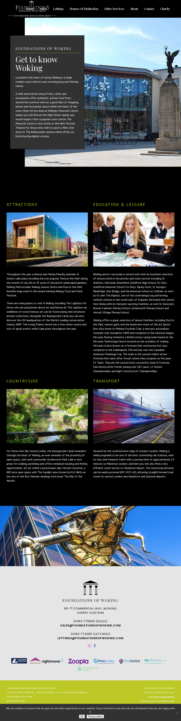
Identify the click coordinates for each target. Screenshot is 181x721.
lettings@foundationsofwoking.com (90, 638)
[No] (176, 712)
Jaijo (23, 700)
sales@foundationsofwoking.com (90, 625)
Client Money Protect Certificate (159, 688)
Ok (81, 716)
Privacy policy (95, 716)
